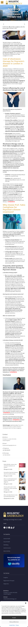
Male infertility (7, 551)
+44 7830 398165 (6, 450)
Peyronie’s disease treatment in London (13, 425)
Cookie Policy (12, 625)
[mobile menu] (2, 2)
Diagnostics (6, 583)
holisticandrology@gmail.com (9, 445)
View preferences (14, 622)
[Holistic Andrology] (14, 2)
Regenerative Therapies (9, 580)
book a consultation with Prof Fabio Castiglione (12, 427)
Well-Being (6, 545)
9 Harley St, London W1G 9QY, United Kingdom (9, 439)
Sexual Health (7, 541)
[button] (25, 603)
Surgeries (6, 577)
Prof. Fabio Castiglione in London (11, 398)
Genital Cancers (7, 548)
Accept (14, 617)
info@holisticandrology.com (10, 599)
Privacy (17, 625)
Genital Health (7, 538)
